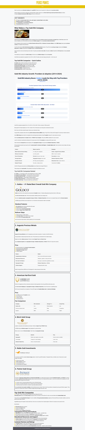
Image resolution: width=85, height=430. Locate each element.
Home (42, 6)
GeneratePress (47, 428)
